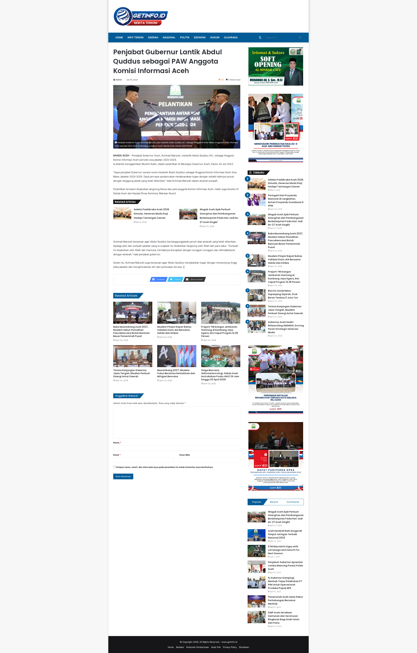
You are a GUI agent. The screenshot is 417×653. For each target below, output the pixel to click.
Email (117, 455)
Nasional (169, 37)
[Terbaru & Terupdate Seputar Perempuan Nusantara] (140, 16)
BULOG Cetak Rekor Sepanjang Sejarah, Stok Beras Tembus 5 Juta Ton (283, 294)
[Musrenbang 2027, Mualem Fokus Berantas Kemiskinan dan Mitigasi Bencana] (176, 356)
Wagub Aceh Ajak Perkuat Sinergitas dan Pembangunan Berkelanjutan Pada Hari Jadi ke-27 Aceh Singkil (286, 219)
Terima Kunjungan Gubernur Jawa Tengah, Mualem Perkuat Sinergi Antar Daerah (131, 373)
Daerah (153, 37)
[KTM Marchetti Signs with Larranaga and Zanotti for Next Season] (257, 551)
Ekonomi (200, 37)
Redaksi (180, 647)
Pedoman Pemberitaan (197, 647)
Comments (293, 501)
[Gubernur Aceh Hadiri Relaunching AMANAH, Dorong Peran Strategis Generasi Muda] (257, 326)
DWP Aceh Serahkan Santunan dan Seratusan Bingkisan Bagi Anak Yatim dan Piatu (283, 617)
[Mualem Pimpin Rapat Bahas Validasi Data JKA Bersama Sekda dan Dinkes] (176, 313)
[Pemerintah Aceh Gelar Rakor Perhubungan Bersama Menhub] (257, 601)
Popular (256, 501)
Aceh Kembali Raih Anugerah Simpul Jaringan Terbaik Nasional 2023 (285, 534)
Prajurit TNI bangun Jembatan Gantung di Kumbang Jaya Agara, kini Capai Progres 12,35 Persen (219, 331)
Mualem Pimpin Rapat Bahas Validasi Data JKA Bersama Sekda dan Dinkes (174, 330)
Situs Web (184, 455)
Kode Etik (216, 647)
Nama (117, 442)
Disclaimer (244, 647)
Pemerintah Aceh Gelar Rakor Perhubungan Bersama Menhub (285, 600)
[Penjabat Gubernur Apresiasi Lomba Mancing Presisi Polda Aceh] (257, 567)
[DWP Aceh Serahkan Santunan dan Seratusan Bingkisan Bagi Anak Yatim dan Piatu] (257, 617)
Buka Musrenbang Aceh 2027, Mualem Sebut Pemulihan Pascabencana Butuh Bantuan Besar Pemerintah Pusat (131, 331)
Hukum (214, 37)
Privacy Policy (230, 647)
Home (119, 37)
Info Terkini (136, 37)
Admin (119, 79)
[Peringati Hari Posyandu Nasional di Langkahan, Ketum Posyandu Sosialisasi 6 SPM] (257, 200)
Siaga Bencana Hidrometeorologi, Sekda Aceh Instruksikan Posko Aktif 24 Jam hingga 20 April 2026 (220, 375)
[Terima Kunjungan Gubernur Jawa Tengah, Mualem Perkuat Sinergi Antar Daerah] (132, 356)
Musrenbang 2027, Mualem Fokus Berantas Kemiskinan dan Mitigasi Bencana (176, 373)
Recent (274, 501)
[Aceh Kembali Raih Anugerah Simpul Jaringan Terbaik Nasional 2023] (257, 535)
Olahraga (231, 37)
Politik (184, 37)
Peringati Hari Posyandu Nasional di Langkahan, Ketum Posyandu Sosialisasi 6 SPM (285, 200)
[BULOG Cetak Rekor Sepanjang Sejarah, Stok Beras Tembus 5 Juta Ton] (257, 295)
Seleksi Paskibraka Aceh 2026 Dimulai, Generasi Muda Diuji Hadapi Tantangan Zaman (151, 214)
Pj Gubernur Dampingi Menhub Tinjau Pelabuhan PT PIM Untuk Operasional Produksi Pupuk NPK (285, 583)
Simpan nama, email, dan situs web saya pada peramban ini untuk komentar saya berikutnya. (164, 467)
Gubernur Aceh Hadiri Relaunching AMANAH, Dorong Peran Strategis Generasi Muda (286, 327)
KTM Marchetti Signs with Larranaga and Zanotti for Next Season (284, 550)
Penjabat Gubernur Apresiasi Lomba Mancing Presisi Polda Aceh (285, 566)
